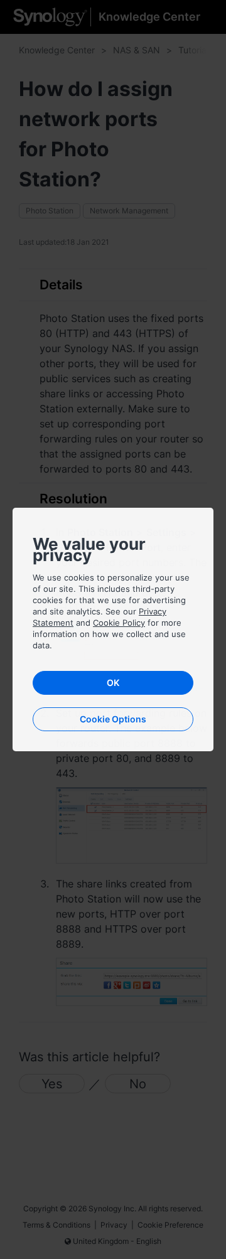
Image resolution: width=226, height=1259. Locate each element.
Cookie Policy (119, 623)
